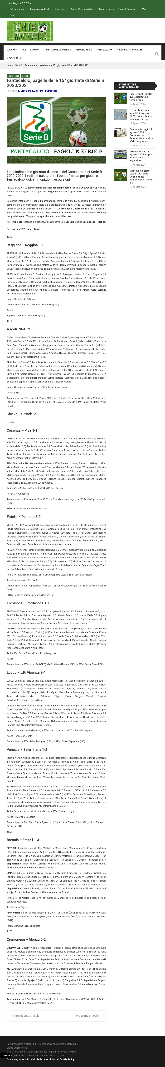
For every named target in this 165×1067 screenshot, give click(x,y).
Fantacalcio (104, 49)
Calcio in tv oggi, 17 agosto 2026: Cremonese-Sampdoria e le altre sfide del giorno (141, 135)
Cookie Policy (67, 1059)
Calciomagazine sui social (21, 1059)
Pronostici (60, 9)
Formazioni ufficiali (39, 9)
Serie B (19, 65)
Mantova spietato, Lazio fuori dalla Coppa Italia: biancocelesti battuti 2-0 (141, 176)
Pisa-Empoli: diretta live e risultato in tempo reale (141, 97)
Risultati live (84, 49)
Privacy (54, 1059)
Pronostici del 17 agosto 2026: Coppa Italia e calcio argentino (141, 156)
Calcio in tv (14, 57)
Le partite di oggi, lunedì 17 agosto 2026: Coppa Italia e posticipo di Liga (141, 114)
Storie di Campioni (127, 9)
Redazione (42, 1059)
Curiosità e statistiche (82, 9)
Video (145, 9)
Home (10, 65)
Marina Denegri (48, 90)
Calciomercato (17, 9)
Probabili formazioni (129, 49)
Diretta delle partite (57, 49)
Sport (12, 15)
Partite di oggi (30, 49)
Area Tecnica (105, 9)
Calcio (11, 49)
